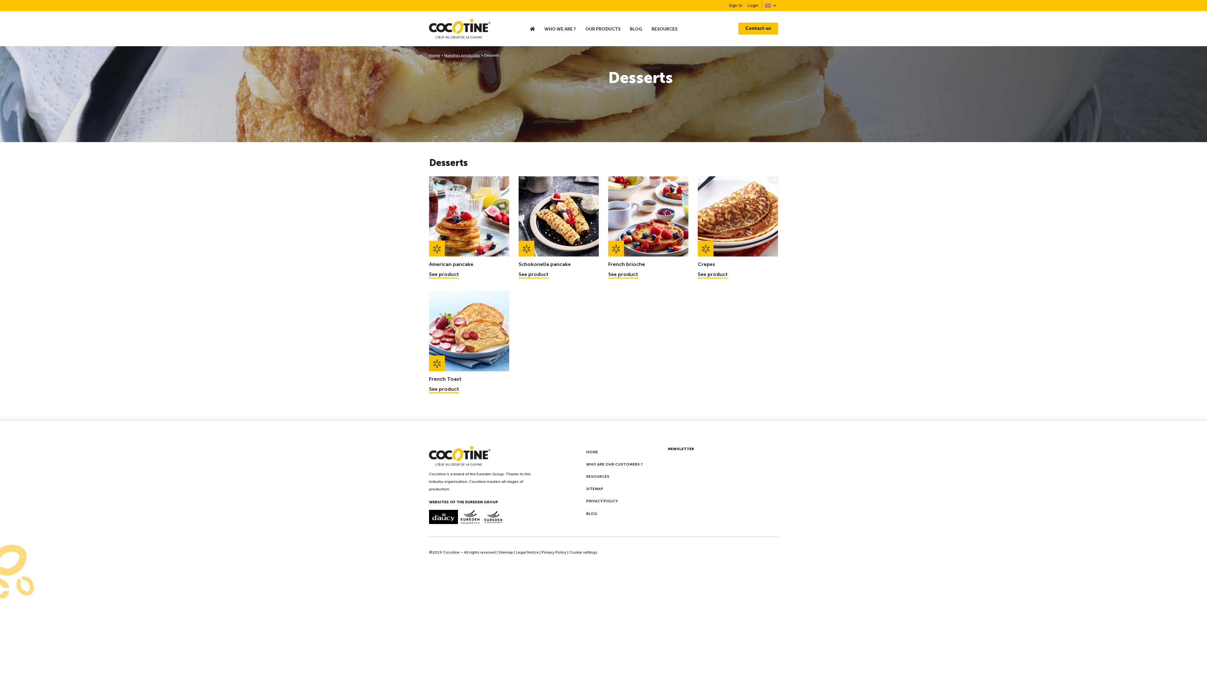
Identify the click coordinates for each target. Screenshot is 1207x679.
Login (752, 5)
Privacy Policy (554, 552)
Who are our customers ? (614, 464)
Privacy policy (602, 501)
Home (434, 55)
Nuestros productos (462, 55)
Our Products (602, 28)
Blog (636, 28)
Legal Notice (527, 552)
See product (444, 274)
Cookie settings (583, 552)
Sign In (735, 5)
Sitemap (594, 489)
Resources (664, 28)
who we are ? (560, 28)
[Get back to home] (472, 28)
